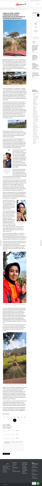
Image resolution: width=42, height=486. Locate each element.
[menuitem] (36, 4)
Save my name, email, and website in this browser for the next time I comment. (13, 442)
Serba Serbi (24, 473)
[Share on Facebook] (4, 417)
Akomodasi (24, 468)
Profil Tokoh (24, 464)
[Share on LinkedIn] (18, 417)
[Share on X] (8, 417)
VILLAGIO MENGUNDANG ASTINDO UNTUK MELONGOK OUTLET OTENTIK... (35, 66)
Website (17, 438)
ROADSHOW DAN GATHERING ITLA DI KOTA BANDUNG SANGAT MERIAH (36, 98)
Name (17, 430)
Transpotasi (24, 470)
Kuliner (23, 471)
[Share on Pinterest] (14, 417)
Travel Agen (24, 467)
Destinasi (24, 466)
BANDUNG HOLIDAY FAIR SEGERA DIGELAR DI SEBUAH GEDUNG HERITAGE (36, 131)
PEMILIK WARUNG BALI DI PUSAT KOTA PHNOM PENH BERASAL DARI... (35, 48)
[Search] (36, 4)
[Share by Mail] (25, 417)
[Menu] (38, 4)
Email (17, 434)
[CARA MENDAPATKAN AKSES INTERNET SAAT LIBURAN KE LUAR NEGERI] (41, 243)
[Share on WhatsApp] (11, 417)
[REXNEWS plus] (21, 4)
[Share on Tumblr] (21, 417)
